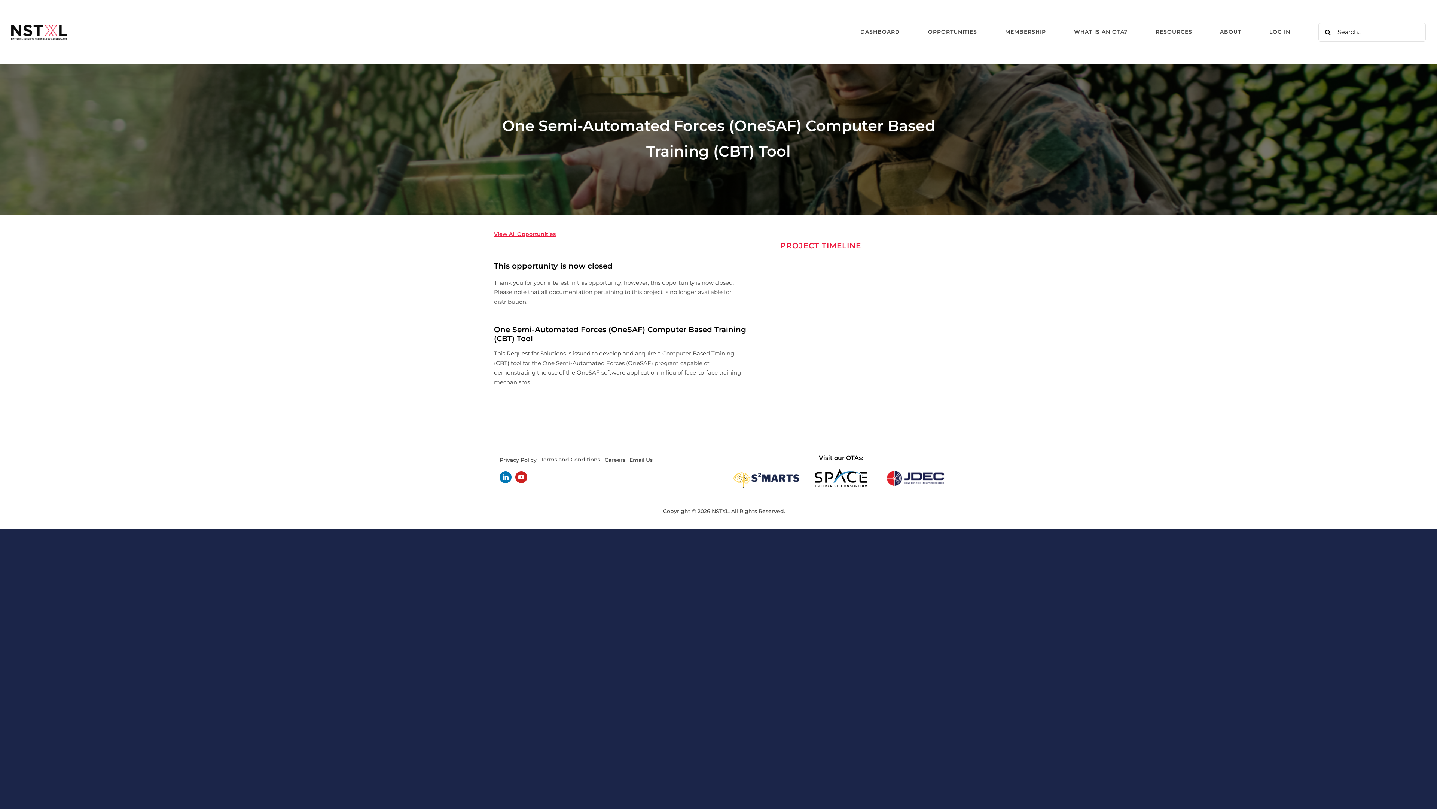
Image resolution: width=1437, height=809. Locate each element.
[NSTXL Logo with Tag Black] (39, 27)
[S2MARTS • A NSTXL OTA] (766, 471)
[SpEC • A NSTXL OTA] (841, 471)
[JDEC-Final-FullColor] (915, 471)
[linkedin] (506, 477)
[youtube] (521, 477)
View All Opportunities (525, 234)
